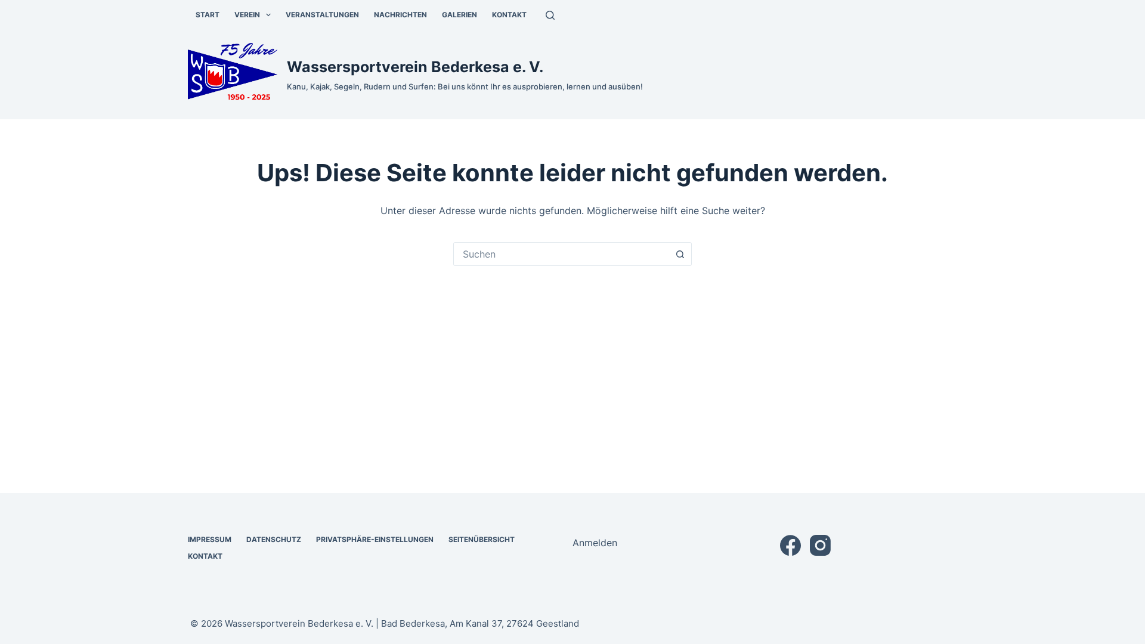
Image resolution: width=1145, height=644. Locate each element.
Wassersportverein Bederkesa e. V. (415, 67)
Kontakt (509, 14)
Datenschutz (273, 539)
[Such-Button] (680, 254)
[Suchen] (550, 15)
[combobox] (561, 254)
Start (207, 14)
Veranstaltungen (322, 14)
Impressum (209, 539)
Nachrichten (400, 14)
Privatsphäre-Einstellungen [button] (375, 539)
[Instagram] (820, 545)
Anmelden (594, 543)
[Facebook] (790, 545)
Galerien (459, 14)
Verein (247, 14)
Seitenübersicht (481, 539)
